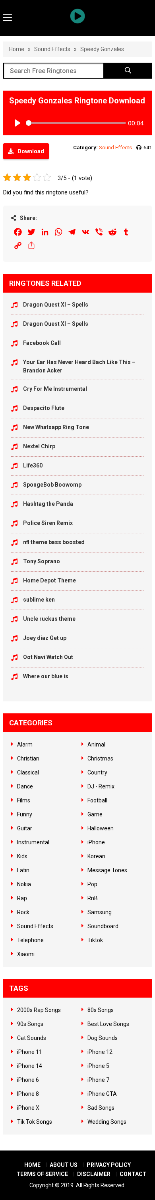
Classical (28, 772)
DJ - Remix (100, 786)
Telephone (30, 940)
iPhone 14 (29, 1066)
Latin (23, 870)
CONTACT (133, 1174)
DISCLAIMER (93, 1174)
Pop (92, 884)
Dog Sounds (102, 1038)
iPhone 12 (99, 1052)
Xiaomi (26, 954)
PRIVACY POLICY (109, 1165)
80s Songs (100, 1010)
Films (23, 800)
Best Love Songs (108, 1024)
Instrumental (33, 842)
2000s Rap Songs (39, 1010)
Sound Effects (52, 49)
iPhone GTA (102, 1094)
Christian (28, 758)
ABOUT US (64, 1165)
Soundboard (102, 926)
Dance (25, 786)
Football (97, 800)
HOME (32, 1165)
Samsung (99, 912)
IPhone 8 (28, 1094)
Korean (96, 856)
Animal (96, 744)
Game (95, 814)
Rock (23, 912)
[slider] (76, 123)
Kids (22, 856)
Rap (22, 898)
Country (97, 772)
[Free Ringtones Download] (77, 16)
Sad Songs (100, 1108)
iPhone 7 (98, 1080)
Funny (24, 814)
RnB (92, 898)
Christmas (100, 758)
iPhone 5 (98, 1066)
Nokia (24, 884)
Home (16, 49)
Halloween (100, 828)
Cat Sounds (31, 1038)
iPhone (96, 842)
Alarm (25, 744)
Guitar (24, 828)
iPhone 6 (28, 1080)
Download (30, 151)
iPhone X (28, 1108)
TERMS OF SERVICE (42, 1174)
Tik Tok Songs (34, 1122)
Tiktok (95, 940)
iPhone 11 (29, 1052)
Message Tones (107, 870)
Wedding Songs (106, 1122)
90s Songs (30, 1024)
